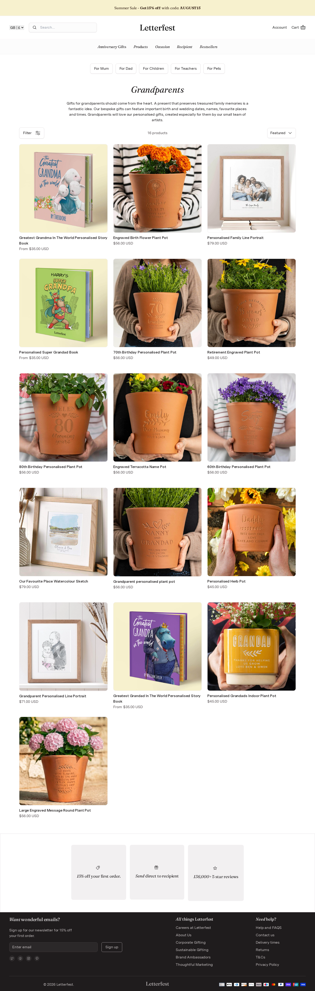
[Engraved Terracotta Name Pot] (157, 417)
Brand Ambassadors (193, 957)
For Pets (214, 68)
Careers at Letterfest (193, 927)
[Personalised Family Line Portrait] (251, 188)
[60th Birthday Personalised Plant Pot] (251, 417)
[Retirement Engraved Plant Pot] (251, 303)
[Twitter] (12, 958)
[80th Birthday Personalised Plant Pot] (63, 417)
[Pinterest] (37, 958)
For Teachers (186, 68)
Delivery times (267, 942)
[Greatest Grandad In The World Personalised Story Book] (157, 646)
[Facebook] (20, 958)
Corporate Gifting (190, 942)
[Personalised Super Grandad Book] (63, 303)
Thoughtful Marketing (194, 964)
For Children (153, 68)
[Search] (34, 27)
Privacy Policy (267, 964)
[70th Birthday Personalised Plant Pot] (157, 303)
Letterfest (64, 984)
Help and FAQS (269, 927)
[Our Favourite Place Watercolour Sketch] (63, 532)
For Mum (101, 68)
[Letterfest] (157, 27)
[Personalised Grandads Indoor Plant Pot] (251, 646)
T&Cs (260, 957)
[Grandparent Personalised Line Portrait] (63, 646)
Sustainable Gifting (192, 950)
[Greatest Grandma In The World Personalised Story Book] (63, 188)
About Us (183, 935)
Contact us (265, 935)
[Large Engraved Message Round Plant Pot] (63, 761)
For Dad (126, 68)
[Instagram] (28, 958)
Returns (262, 950)
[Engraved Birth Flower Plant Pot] (157, 188)
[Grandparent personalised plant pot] (157, 532)
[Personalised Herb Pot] (251, 532)
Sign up (111, 947)
